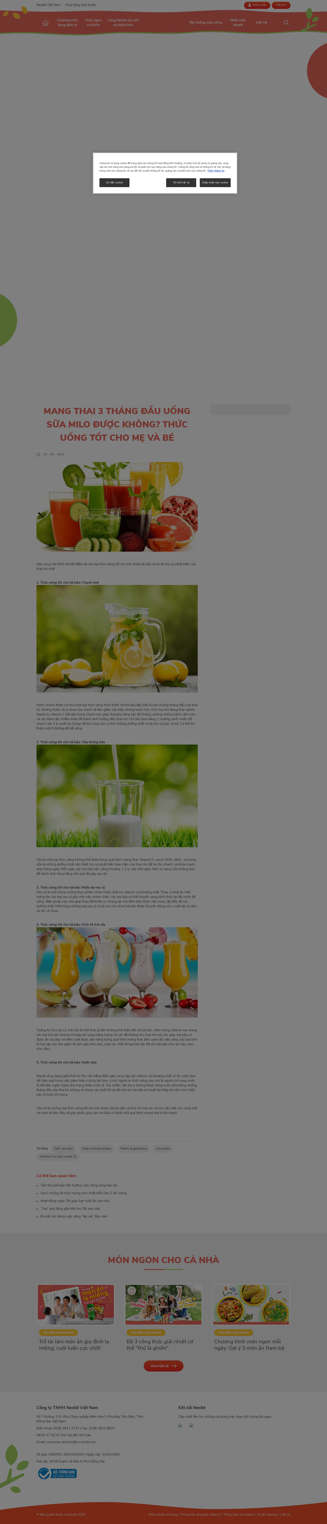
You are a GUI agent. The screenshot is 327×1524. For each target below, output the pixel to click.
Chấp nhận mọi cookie (215, 182)
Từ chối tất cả (181, 182)
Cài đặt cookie (114, 182)
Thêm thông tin (215, 170)
